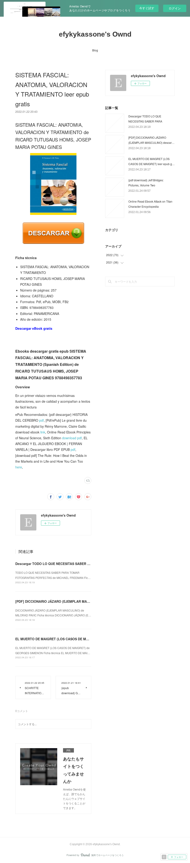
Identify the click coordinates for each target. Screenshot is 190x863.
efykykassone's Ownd (95, 34)
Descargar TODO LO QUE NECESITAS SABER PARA (55, 563)
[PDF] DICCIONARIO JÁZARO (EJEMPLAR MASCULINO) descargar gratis (72, 601)
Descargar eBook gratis (33, 328)
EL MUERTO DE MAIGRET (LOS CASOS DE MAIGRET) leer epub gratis (70, 639)
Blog (95, 50)
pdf (41, 420)
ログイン (175, 8)
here (18, 467)
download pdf (72, 438)
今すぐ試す (146, 8)
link (42, 432)
